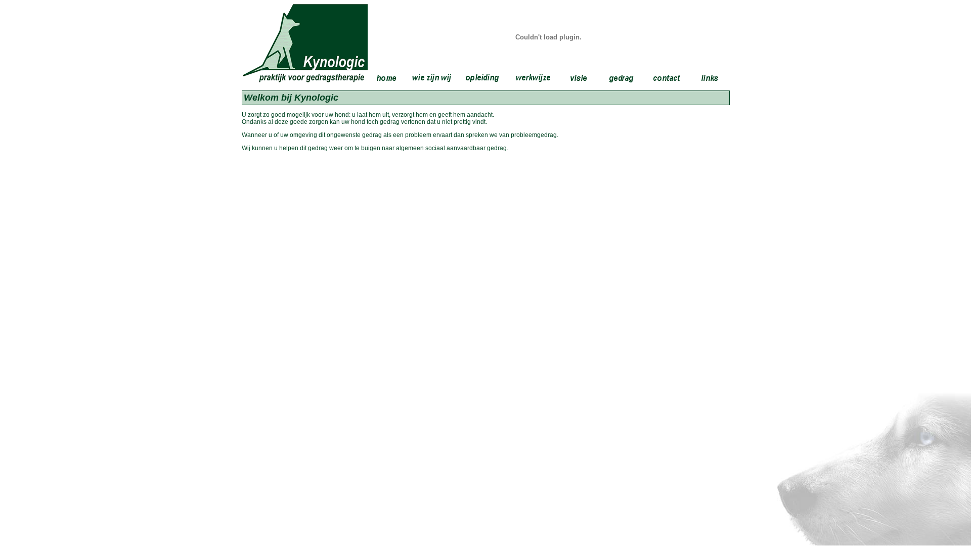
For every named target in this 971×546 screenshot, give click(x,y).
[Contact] (667, 78)
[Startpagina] (386, 78)
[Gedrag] (621, 78)
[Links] (710, 78)
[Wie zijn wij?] (432, 78)
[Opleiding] (482, 78)
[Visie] (578, 78)
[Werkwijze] (533, 78)
